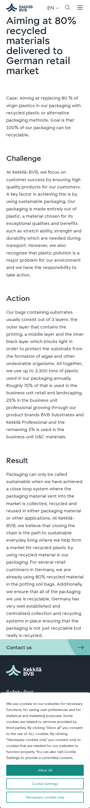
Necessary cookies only (45, 797)
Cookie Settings (45, 783)
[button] (67, 7)
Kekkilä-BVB (22, 8)
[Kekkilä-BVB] (23, 669)
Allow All (45, 770)
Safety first (19, 691)
